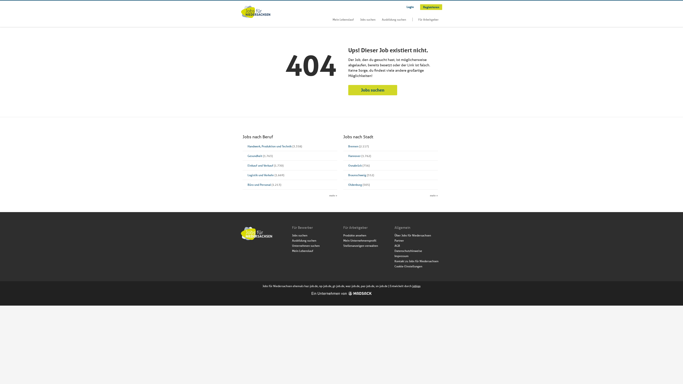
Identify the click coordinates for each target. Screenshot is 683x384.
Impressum (402, 256)
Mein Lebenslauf (343, 19)
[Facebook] (244, 249)
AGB (397, 245)
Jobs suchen (367, 19)
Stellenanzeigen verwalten (360, 245)
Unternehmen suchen (306, 245)
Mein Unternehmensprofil (359, 240)
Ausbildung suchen (394, 19)
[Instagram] (249, 249)
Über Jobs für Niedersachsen (413, 235)
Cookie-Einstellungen (408, 266)
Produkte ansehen (354, 235)
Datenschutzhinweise (408, 251)
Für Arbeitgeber (428, 19)
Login (410, 7)
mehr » (333, 195)
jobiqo (416, 286)
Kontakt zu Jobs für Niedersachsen (416, 261)
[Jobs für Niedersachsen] (256, 12)
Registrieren (431, 7)
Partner (399, 240)
